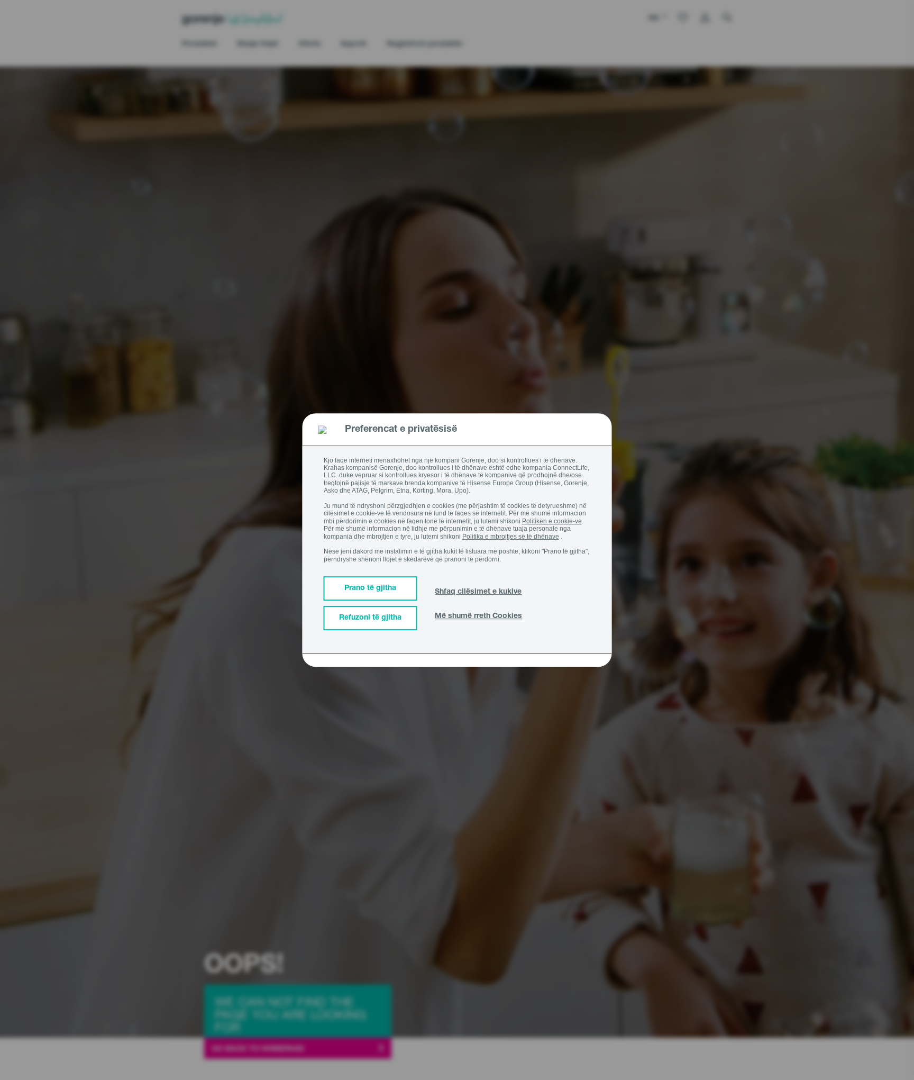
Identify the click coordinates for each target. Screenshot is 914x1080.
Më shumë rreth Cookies (478, 616)
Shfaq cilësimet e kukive (478, 592)
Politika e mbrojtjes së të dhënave (510, 536)
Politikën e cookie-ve (552, 521)
